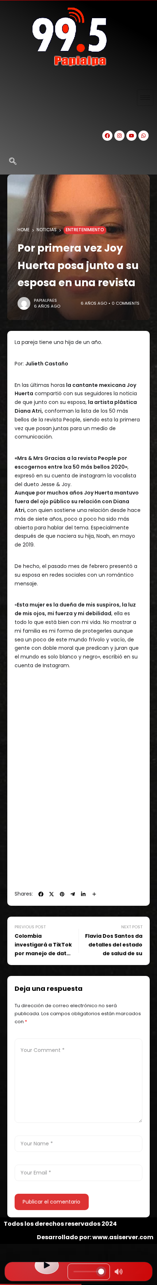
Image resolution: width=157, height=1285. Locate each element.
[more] (94, 894)
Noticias (47, 230)
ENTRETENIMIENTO (85, 230)
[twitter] (51, 894)
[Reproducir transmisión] (47, 1265)
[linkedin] (83, 894)
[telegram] (72, 894)
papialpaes (45, 300)
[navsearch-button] (12, 162)
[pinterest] (62, 894)
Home (24, 230)
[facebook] (40, 894)
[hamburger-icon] (145, 97)
